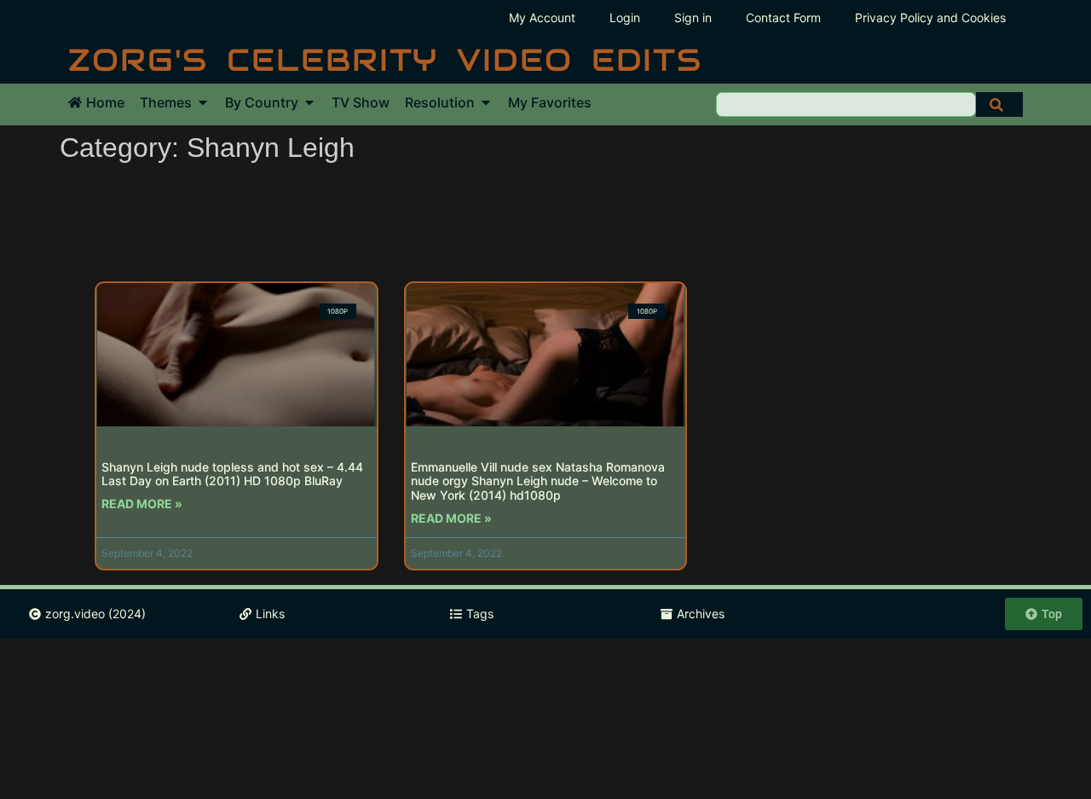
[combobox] (846, 104)
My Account (542, 17)
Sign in (693, 17)
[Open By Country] (309, 102)
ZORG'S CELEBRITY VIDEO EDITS (385, 59)
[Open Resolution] (486, 102)
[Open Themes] (203, 102)
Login (624, 17)
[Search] (999, 104)
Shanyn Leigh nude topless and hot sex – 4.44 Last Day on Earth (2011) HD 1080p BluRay (232, 474)
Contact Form (783, 17)
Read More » (141, 503)
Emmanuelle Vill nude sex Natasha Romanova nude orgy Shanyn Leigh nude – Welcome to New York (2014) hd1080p (538, 481)
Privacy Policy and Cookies (930, 17)
